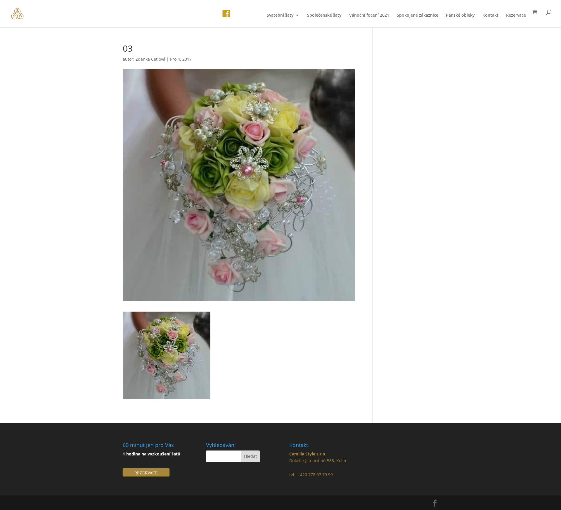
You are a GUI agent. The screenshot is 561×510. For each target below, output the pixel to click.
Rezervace (516, 15)
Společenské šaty (324, 15)
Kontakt (490, 15)
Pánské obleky (460, 15)
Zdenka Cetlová (150, 59)
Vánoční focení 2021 (369, 15)
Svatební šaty (280, 15)
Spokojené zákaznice (417, 15)
